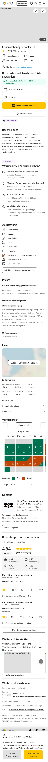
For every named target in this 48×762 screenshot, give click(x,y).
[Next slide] (41, 661)
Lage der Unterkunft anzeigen (24, 362)
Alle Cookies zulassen (33, 754)
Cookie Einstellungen (12, 754)
